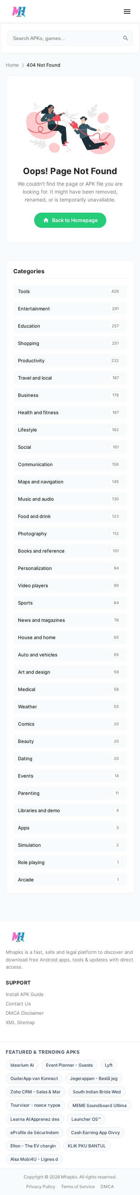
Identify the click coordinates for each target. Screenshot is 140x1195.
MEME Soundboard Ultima (100, 1105)
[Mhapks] (19, 11)
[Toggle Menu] (127, 11)
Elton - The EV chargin (33, 1145)
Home (12, 65)
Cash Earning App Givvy (95, 1132)
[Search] (125, 38)
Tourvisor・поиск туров (35, 1105)
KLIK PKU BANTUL (87, 1145)
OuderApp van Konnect (34, 1078)
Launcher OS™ (86, 1119)
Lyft (108, 1065)
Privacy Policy (40, 1186)
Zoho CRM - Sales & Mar (35, 1091)
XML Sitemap (20, 1022)
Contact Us (18, 1003)
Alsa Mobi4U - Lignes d (34, 1159)
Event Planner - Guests (69, 1065)
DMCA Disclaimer (25, 1013)
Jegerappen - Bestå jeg (93, 1078)
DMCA (107, 1186)
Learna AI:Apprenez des (34, 1119)
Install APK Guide (25, 994)
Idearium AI (22, 1065)
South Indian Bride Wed (97, 1091)
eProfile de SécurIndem (34, 1132)
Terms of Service (78, 1186)
